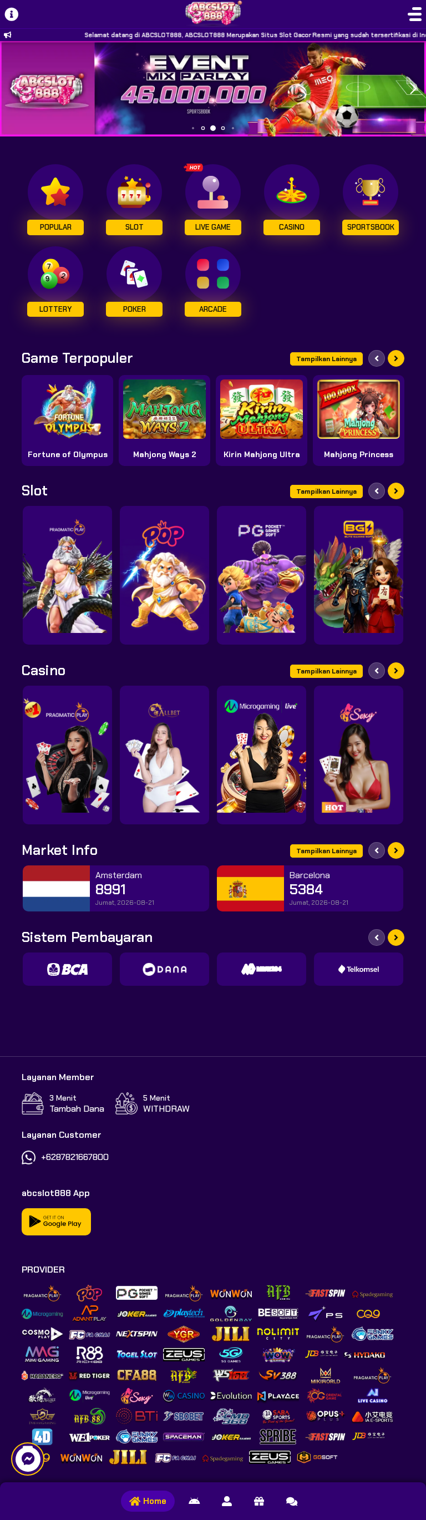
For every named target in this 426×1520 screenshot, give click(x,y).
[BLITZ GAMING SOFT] (358, 575)
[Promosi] (259, 1501)
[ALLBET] (164, 755)
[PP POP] (164, 575)
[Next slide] (396, 358)
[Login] (227, 1501)
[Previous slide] (376, 358)
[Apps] (194, 1501)
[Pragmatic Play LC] (67, 755)
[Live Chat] (292, 1501)
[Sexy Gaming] (358, 755)
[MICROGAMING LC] (261, 755)
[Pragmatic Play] (67, 575)
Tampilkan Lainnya (326, 358)
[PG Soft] (261, 575)
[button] (412, 89)
